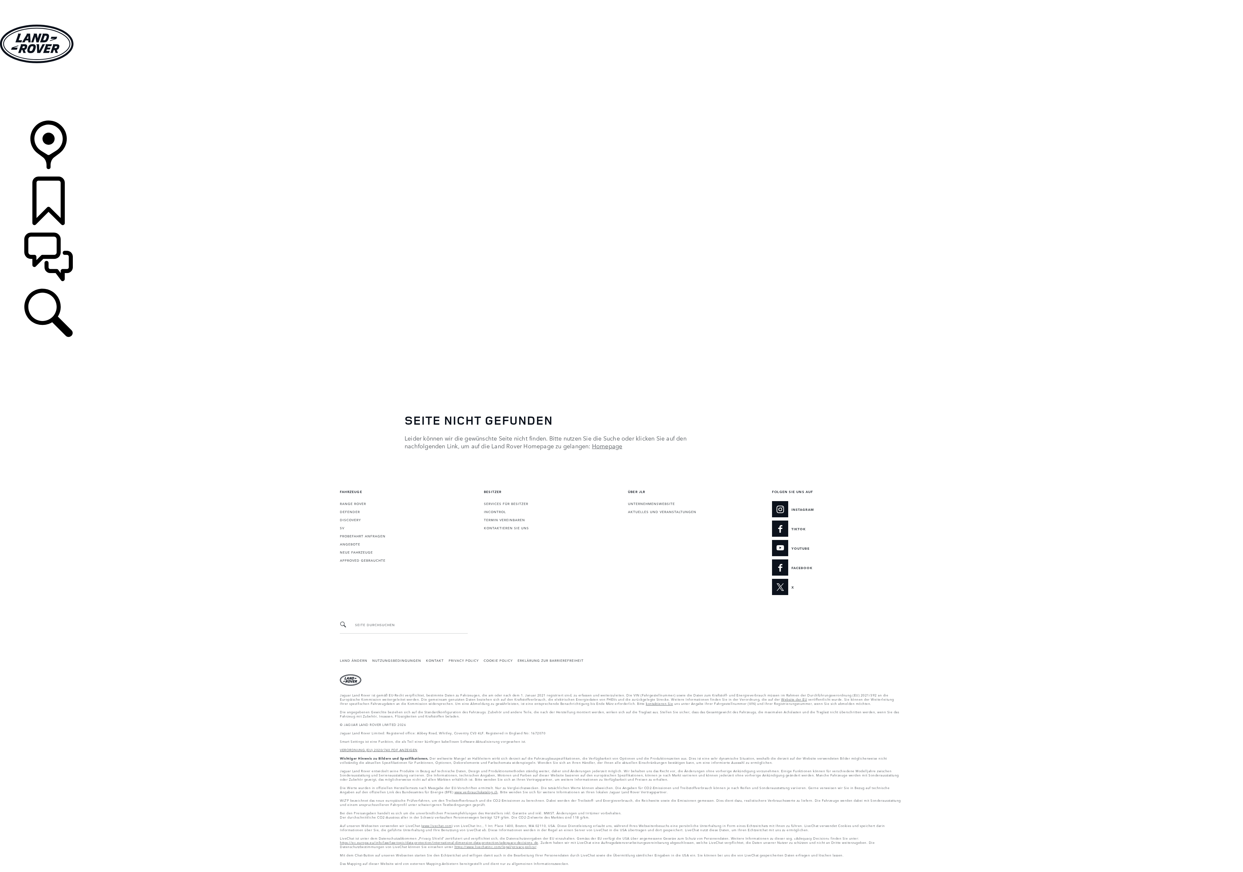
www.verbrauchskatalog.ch (476, 791)
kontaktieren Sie (659, 703)
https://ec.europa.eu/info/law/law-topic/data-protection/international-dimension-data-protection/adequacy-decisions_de (439, 842)
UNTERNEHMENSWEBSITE (651, 503)
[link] (621, 92)
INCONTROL (495, 511)
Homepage (607, 446)
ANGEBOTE (350, 543)
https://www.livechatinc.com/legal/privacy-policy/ (495, 846)
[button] (621, 3)
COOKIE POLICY (498, 660)
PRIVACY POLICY (464, 660)
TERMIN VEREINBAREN (504, 519)
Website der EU (794, 699)
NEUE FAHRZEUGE (356, 552)
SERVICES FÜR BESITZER (506, 503)
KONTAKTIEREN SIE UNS (506, 527)
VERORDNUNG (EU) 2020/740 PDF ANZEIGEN (379, 749)
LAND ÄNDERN (353, 660)
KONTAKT (435, 660)
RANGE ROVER (353, 503)
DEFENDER (350, 511)
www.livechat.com (437, 825)
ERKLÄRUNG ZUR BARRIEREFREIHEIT (551, 660)
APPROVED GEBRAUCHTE (363, 560)
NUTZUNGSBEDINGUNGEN (396, 660)
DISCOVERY (350, 519)
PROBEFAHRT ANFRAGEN (363, 535)
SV (342, 527)
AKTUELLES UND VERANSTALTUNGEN (662, 511)
